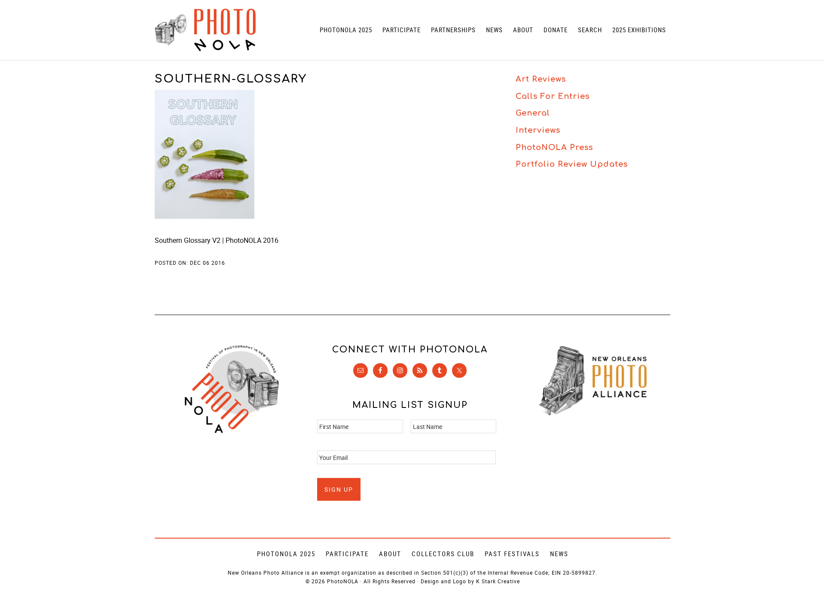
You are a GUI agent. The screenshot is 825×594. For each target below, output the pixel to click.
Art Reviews (541, 79)
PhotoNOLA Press (554, 147)
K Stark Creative (498, 581)
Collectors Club (443, 553)
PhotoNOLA (205, 30)
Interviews (538, 130)
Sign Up (338, 489)
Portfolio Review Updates (572, 164)
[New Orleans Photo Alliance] (593, 414)
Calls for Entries (553, 96)
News (559, 553)
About (390, 553)
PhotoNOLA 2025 (286, 553)
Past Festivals (512, 553)
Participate (347, 553)
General (533, 113)
